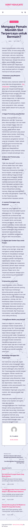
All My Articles (14, 439)
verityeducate (14, 4)
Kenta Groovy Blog (18, 524)
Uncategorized (14, 21)
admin (10, 41)
